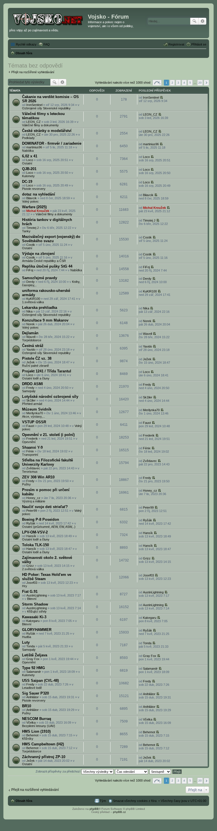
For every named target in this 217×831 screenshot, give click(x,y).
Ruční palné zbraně (35, 365)
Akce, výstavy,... (33, 416)
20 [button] (200, 82)
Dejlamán (30, 333)
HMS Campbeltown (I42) (43, 744)
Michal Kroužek (37, 210)
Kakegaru (33, 620)
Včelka (31, 722)
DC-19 (27, 181)
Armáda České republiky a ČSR (44, 260)
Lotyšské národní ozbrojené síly (50, 396)
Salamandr (33, 671)
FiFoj (29, 270)
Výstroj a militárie (33, 501)
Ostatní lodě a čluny (35, 378)
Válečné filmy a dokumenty (40, 125)
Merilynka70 (34, 413)
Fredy (30, 387)
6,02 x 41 (29, 156)
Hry (24, 586)
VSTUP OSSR (34, 422)
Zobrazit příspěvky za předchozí (58, 771)
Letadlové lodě (32, 687)
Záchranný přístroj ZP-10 (43, 757)
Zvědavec (33, 468)
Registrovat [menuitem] (176, 44)
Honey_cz (33, 498)
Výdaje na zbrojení (38, 253)
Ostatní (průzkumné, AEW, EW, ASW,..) (48, 526)
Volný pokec (30, 201)
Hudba (26, 637)
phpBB (94, 808)
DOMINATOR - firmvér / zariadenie (51, 143)
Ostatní (27, 163)
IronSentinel (34, 105)
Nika (29, 311)
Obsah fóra (24, 800)
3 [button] (178, 82)
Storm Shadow (35, 604)
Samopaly (29, 391)
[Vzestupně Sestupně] (160, 771)
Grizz (30, 565)
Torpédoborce (31, 340)
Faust (30, 426)
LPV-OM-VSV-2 (35, 532)
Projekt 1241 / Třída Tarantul (46, 371)
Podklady (28, 138)
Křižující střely (37, 611)
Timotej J (32, 227)
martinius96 (34, 147)
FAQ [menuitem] (47, 44)
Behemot (32, 735)
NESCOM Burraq (36, 719)
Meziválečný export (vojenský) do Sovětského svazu (51, 239)
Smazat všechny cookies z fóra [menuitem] (135, 800)
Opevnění (29, 442)
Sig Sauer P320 (35, 693)
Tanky (26, 231)
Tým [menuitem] (103, 800)
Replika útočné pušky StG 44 (47, 266)
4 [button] (184, 82)
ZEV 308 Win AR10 (38, 477)
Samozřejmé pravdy (39, 278)
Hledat (194, 21)
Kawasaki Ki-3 (34, 617)
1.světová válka (33, 302)
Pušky (26, 484)
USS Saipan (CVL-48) (40, 680)
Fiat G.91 (30, 591)
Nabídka (28, 150)
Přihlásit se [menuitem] (198, 44)
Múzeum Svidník (36, 409)
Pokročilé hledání (202, 21)
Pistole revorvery (33, 188)
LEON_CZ (33, 121)
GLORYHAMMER (36, 630)
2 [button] (172, 82)
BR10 (26, 706)
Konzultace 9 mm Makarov (45, 320)
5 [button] (190, 82)
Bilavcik (31, 198)
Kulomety (28, 176)
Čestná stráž (33, 346)
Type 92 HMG (33, 668)
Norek (30, 324)
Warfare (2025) (34, 207)
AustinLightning (36, 595)
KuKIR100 (33, 298)
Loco (29, 160)
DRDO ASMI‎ (32, 384)
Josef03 (31, 582)
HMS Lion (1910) (36, 731)
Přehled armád (32, 403)
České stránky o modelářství (46, 131)
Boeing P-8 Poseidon (40, 519)
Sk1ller (31, 400)
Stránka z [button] (157, 83)
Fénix (30, 451)
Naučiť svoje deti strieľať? (45, 507)
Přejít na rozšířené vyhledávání (32, 72)
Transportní (30, 454)
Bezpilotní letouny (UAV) (38, 726)
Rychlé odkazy (26, 44)
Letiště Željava (34, 655)
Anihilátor (32, 697)
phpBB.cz (119, 811)
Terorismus (30, 471)
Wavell (30, 337)
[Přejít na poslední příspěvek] (161, 97)
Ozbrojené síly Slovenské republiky (46, 108)
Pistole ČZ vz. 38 (36, 358)
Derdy (30, 281)
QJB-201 (29, 169)
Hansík (31, 536)
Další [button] (206, 83)
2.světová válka (33, 569)
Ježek (30, 362)
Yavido (30, 349)
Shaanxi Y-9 (32, 447)
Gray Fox (33, 659)
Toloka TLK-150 (35, 545)
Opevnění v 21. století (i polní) (48, 435)
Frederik (32, 438)
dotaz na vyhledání (38, 194)
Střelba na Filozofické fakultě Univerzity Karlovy (47, 462)
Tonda (30, 646)
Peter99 (31, 510)
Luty (26, 642)
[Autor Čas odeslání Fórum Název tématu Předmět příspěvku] (132, 771)
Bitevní (31, 598)
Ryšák (30, 523)
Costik (30, 244)
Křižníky (27, 738)
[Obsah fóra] (48, 18)
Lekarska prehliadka (39, 307)
